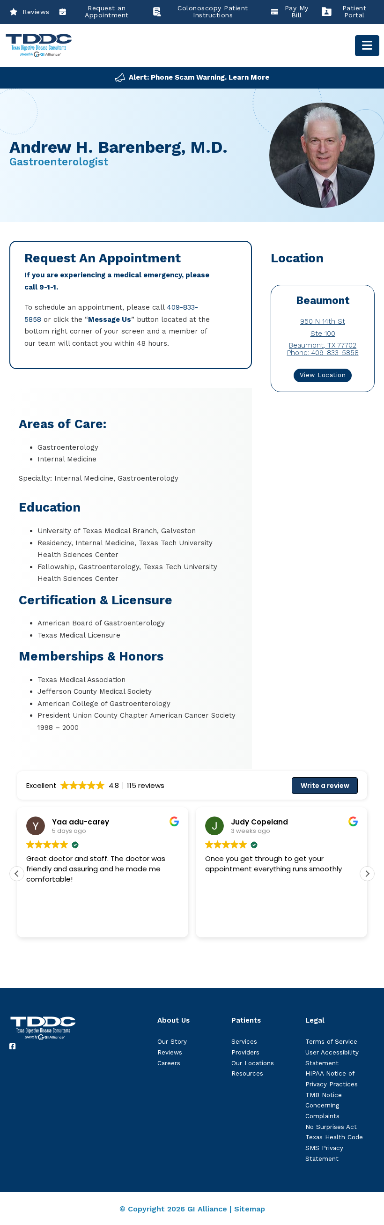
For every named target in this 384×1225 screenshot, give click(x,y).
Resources (247, 1073)
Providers (245, 1052)
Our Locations (252, 1063)
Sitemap (249, 1208)
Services (244, 1041)
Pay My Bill (297, 12)
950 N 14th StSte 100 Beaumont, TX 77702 (322, 333)
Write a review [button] (325, 785)
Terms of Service (331, 1041)
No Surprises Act (331, 1126)
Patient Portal (354, 12)
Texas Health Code (334, 1137)
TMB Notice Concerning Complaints (323, 1105)
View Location (323, 375)
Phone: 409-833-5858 (323, 353)
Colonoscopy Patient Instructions (212, 12)
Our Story (172, 1041)
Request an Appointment (107, 12)
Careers (168, 1063)
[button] (367, 874)
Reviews (36, 11)
